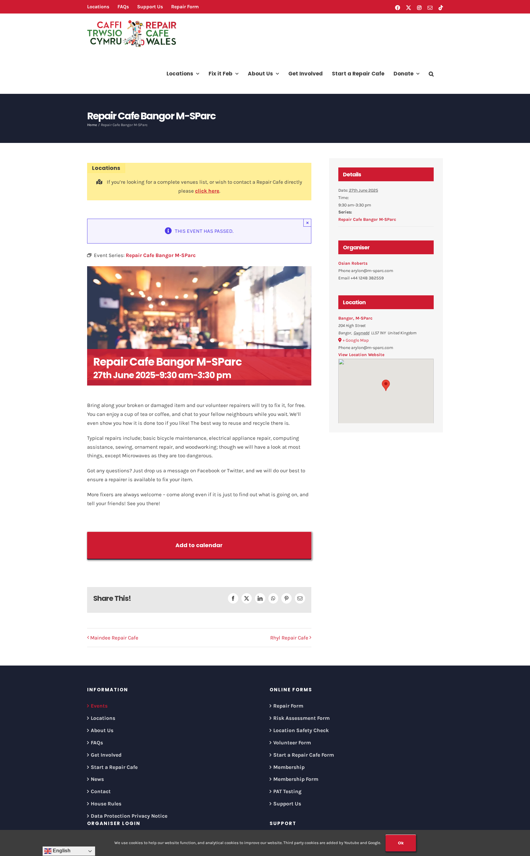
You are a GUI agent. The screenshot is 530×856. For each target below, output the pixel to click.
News (97, 779)
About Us (102, 730)
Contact (101, 791)
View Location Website (361, 354)
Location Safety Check (301, 730)
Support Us (287, 803)
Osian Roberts (352, 263)
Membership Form (295, 779)
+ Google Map (356, 340)
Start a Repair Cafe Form (303, 755)
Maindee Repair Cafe (114, 638)
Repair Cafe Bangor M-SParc (367, 219)
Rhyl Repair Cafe (289, 638)
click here (207, 191)
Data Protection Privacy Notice (129, 816)
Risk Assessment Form (301, 718)
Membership (289, 767)
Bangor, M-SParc (355, 318)
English (61, 850)
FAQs (97, 742)
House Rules (106, 803)
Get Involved (106, 755)
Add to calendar (199, 545)
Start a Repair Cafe (114, 767)
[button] (431, 74)
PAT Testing (287, 791)
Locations (103, 718)
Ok (401, 843)
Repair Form (288, 706)
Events (99, 706)
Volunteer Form (292, 742)
